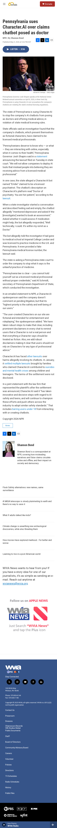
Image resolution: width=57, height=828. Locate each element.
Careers (8, 753)
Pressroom (10, 716)
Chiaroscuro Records (14, 726)
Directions (9, 770)
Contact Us (9, 710)
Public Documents (12, 731)
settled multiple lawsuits (17, 363)
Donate (48, 4)
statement (41, 156)
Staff (7, 736)
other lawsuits (34, 356)
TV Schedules (11, 776)
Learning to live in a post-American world (21, 554)
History (8, 788)
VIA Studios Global (13, 728)
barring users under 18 (24, 409)
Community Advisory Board (16, 748)
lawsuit (6, 198)
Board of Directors (13, 742)
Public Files (9, 793)
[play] (4, 824)
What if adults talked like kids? (17, 515)
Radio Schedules (12, 782)
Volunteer (9, 759)
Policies (8, 765)
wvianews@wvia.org (15, 583)
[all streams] (53, 824)
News (7, 425)
